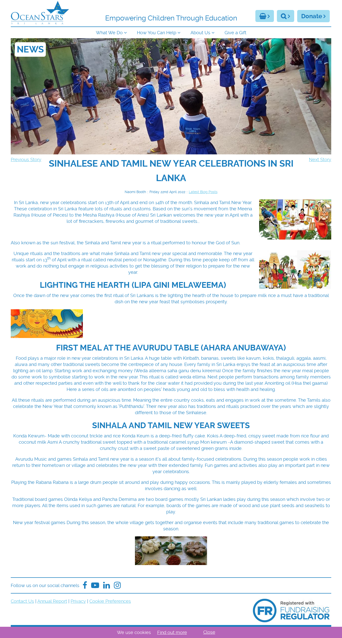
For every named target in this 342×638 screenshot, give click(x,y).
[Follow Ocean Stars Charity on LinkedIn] (117, 585)
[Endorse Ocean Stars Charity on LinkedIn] (106, 585)
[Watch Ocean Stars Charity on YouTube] (95, 585)
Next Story (320, 159)
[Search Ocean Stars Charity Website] (285, 16)
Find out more (172, 632)
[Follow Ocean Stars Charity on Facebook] (85, 585)
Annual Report (52, 601)
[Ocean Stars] (40, 13)
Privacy (78, 601)
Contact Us (22, 601)
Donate (311, 16)
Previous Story (26, 159)
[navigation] (171, 32)
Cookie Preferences (110, 601)
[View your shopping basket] (264, 16)
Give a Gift (235, 32)
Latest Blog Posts (203, 192)
